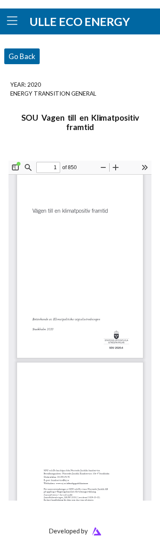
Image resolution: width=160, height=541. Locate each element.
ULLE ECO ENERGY (79, 21)
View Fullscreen (29, 155)
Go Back (22, 56)
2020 (34, 84)
